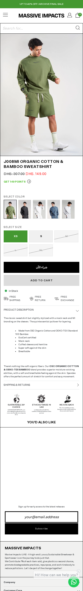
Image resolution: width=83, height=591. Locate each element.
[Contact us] (73, 581)
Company (9, 582)
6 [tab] (60, 149)
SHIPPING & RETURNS (17, 385)
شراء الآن (41, 267)
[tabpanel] (41, 94)
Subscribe (41, 529)
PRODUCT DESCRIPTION (19, 310)
